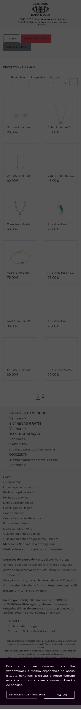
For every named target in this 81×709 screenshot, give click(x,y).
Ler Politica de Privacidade (23, 694)
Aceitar (61, 694)
